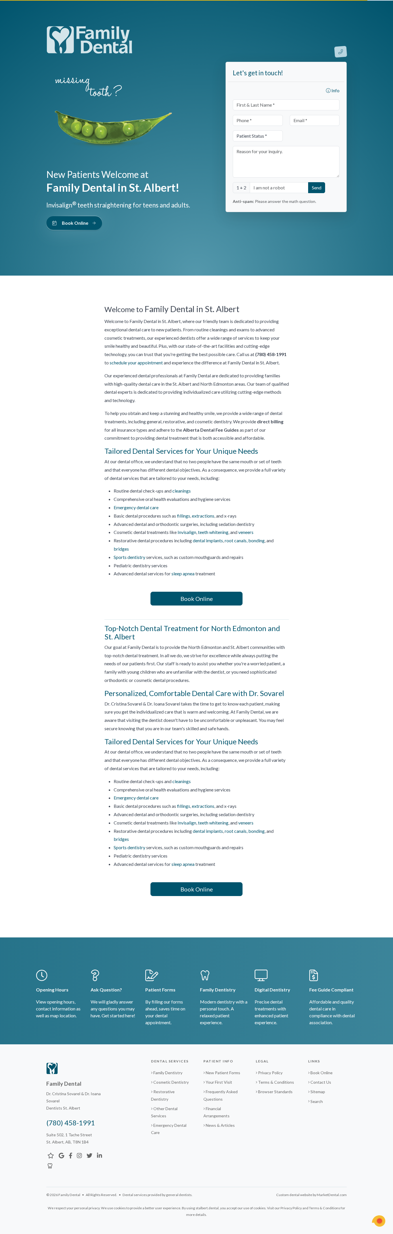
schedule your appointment (136, 362)
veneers (245, 532)
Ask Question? (106, 989)
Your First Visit (218, 1082)
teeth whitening (213, 532)
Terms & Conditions (276, 1082)
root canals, (236, 540)
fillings (183, 515)
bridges (121, 548)
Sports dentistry (129, 557)
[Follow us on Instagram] (79, 1155)
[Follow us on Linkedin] (99, 1155)
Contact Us (320, 1082)
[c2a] (378, 1221)
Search (316, 1101)
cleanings (181, 490)
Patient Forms (160, 989)
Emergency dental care (136, 507)
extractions (203, 515)
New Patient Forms (222, 1072)
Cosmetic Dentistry (170, 1082)
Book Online (196, 598)
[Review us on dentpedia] (50, 1165)
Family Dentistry (218, 989)
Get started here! (118, 1015)
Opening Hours (52, 989)
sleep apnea (182, 573)
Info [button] (335, 90)
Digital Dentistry (272, 989)
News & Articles (220, 1125)
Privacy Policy (270, 1072)
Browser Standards (275, 1091)
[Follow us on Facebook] (71, 1155)
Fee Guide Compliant (331, 989)
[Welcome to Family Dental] (89, 39)
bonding (256, 540)
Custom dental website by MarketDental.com (311, 1195)
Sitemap (317, 1091)
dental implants (208, 540)
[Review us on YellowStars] (50, 1155)
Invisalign (187, 532)
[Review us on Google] (61, 1155)
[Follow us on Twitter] (89, 1155)
